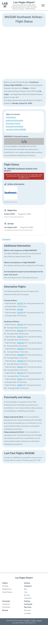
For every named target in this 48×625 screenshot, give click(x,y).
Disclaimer (27, 620)
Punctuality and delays (14, 126)
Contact (33, 620)
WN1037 (20, 324)
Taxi (25, 592)
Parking (27, 601)
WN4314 (20, 367)
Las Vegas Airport (24, 2)
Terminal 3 (6, 607)
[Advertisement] (24, 53)
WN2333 (20, 349)
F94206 (20, 309)
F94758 (20, 312)
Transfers (27, 598)
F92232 (20, 303)
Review (5, 610)
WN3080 (20, 355)
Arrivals (5, 586)
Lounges (27, 613)
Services (27, 610)
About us (39, 620)
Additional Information (14, 120)
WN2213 (20, 337)
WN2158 (20, 331)
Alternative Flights (13, 123)
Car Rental (28, 604)
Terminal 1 (6, 604)
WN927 (20, 385)
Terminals (6, 601)
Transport (28, 586)
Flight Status (11, 117)
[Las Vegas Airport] (5, 5)
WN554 (20, 379)
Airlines (27, 583)
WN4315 (20, 373)
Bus (25, 589)
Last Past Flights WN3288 (16, 129)
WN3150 (20, 361)
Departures (6, 589)
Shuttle (27, 595)
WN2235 (20, 343)
